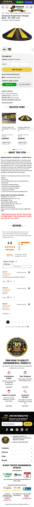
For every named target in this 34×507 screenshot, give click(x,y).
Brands (4, 460)
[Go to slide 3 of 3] (20, 149)
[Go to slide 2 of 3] (17, 149)
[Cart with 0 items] (31, 7)
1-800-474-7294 (25, 84)
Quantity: (4, 64)
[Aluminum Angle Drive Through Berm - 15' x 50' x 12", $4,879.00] (9, 118)
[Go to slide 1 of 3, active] (13, 149)
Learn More (9, 387)
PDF (19, 100)
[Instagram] (26, 429)
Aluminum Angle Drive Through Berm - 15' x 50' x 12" (9, 129)
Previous (1, 49)
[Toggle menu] (3, 7)
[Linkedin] (22, 429)
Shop (4, 456)
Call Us (21, 2)
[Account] (27, 7)
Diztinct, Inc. (26, 504)
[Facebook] (7, 429)
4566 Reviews (11, 249)
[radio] (25, 242)
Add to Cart (6, 143)
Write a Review (17, 266)
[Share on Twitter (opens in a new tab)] (11, 281)
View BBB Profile (26, 498)
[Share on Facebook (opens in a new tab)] (8, 281)
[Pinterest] (17, 429)
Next (33, 49)
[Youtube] (12, 429)
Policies (5, 452)
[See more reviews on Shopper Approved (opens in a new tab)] (14, 281)
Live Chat (29, 2)
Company (5, 448)
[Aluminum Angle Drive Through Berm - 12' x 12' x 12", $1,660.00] (25, 118)
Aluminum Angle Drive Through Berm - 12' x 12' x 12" (25, 129)
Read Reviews (7, 500)
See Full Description (7, 102)
